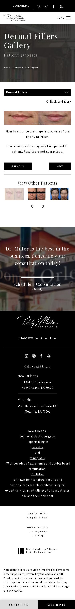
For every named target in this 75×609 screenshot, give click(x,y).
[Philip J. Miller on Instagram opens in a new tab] (38, 6)
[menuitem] (38, 6)
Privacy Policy (39, 531)
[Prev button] (31, 206)
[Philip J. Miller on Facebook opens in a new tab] (53, 6)
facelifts (37, 447)
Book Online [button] (21, 6)
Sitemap (39, 535)
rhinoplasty (37, 458)
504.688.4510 (14, 591)
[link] (37, 338)
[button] (68, 18)
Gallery (17, 67)
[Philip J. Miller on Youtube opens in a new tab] (61, 6)
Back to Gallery (60, 101)
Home (7, 67)
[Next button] (43, 206)
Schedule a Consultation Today (37, 286)
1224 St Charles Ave (37, 385)
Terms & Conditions (37, 527)
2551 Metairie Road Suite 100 (37, 409)
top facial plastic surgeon (37, 436)
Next (60, 167)
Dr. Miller (37, 474)
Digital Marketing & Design (41, 551)
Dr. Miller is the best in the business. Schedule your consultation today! (37, 255)
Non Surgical (31, 67)
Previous (18, 167)
